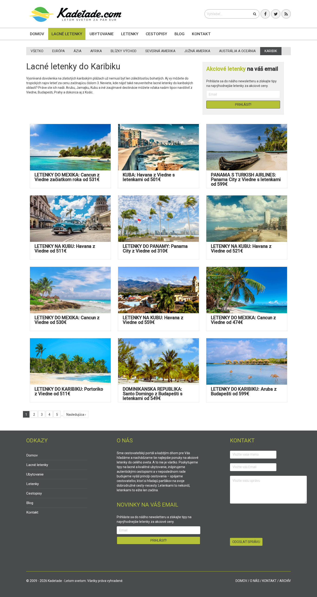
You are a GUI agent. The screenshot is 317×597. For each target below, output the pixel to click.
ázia (77, 51)
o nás (254, 581)
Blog (179, 34)
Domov (37, 34)
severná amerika (160, 51)
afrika (96, 51)
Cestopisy (156, 34)
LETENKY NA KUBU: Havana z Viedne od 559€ (153, 320)
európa (58, 51)
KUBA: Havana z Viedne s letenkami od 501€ (149, 177)
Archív (285, 581)
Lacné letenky (67, 34)
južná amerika (197, 51)
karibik (271, 51)
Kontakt (201, 34)
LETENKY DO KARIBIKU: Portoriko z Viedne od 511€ (69, 391)
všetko (37, 51)
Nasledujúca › (76, 414)
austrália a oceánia (237, 51)
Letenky (129, 34)
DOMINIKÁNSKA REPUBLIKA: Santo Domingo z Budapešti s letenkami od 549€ (152, 393)
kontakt (269, 581)
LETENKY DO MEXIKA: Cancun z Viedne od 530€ (67, 320)
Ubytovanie (102, 34)
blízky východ (123, 51)
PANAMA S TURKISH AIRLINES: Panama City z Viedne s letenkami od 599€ (246, 179)
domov (241, 581)
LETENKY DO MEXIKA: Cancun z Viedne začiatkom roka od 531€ (67, 177)
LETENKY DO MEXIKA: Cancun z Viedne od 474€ (243, 320)
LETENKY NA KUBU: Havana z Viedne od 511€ (65, 249)
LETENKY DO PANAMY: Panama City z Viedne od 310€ (155, 249)
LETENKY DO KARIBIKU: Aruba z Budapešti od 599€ (244, 391)
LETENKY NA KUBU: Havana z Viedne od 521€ (241, 249)
